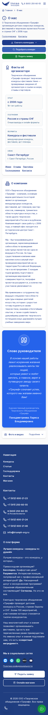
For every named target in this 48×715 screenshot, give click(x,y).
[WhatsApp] (18, 660)
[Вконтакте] (5, 660)
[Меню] (44, 3)
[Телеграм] (12, 660)
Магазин (8, 480)
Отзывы (17, 167)
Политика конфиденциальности (18, 666)
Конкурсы (8, 461)
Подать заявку (25, 674)
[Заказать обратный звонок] (6, 708)
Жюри (8, 167)
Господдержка (9, 36)
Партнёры (28, 167)
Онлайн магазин (26, 682)
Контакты (22, 36)
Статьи (7, 466)
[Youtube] (31, 660)
